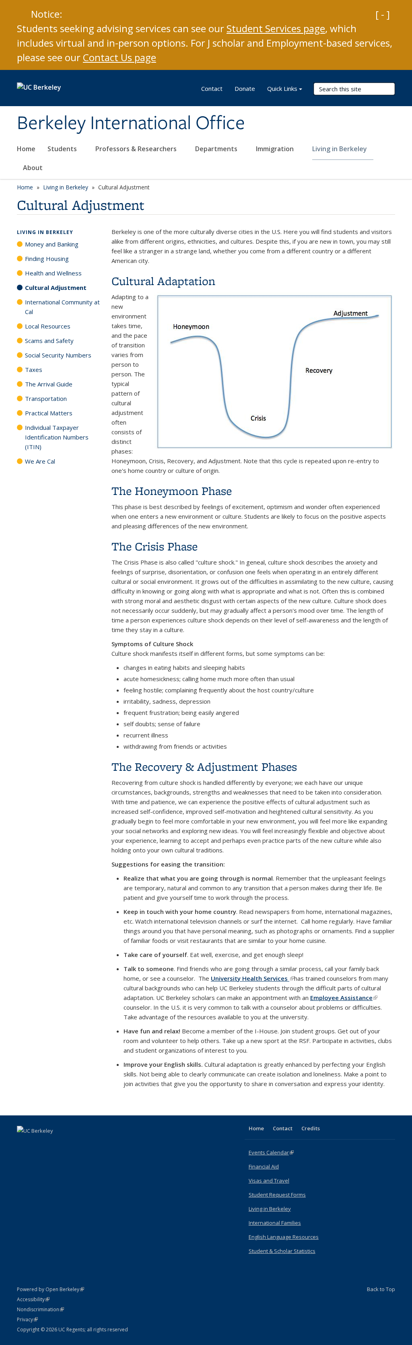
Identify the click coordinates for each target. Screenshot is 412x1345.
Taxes (33, 370)
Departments (217, 148)
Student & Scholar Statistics (282, 1251)
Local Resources (47, 326)
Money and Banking (51, 244)
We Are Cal (40, 461)
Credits (310, 1128)
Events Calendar (271, 1152)
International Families (275, 1222)
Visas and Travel (269, 1180)
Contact (211, 88)
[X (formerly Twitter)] (40, 1144)
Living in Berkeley (340, 148)
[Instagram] (71, 1144)
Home (26, 148)
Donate (245, 88)
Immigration (275, 148)
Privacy (27, 1319)
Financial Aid (264, 1166)
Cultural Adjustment (56, 287)
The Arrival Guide (48, 384)
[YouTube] (55, 1144)
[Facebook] (24, 1144)
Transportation (46, 398)
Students (62, 148)
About (33, 167)
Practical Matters (48, 413)
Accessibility (33, 1299)
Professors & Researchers (136, 148)
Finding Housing (47, 259)
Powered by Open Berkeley (50, 1289)
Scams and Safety (49, 341)
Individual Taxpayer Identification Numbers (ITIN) (57, 437)
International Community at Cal (62, 307)
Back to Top (381, 1289)
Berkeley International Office (131, 123)
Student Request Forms (277, 1194)
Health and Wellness (53, 273)
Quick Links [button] (282, 88)
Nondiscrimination (40, 1309)
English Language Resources (284, 1236)
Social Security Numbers (58, 355)
